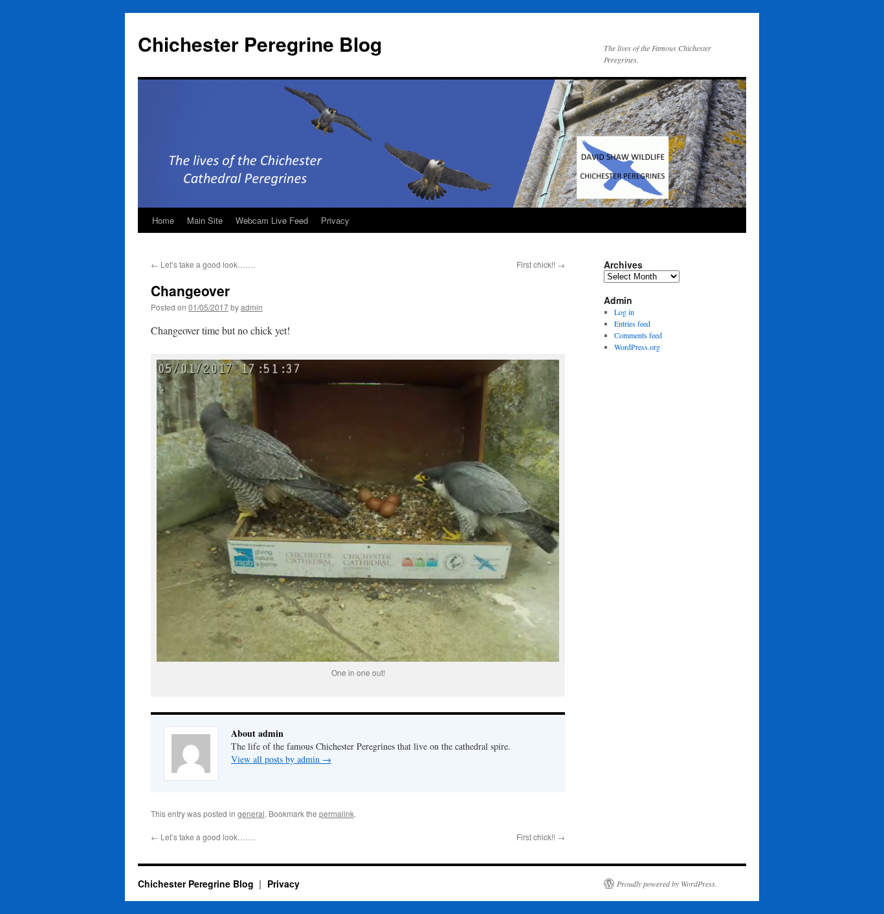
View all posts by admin (281, 759)
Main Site (205, 220)
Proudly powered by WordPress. (667, 883)
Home (163, 220)
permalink (336, 813)
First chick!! (540, 264)
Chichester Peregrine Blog (260, 44)
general (251, 813)
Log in (624, 312)
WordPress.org (637, 347)
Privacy (335, 220)
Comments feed (638, 335)
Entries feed (632, 323)
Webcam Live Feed (272, 220)
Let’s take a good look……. (203, 264)
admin (252, 306)
